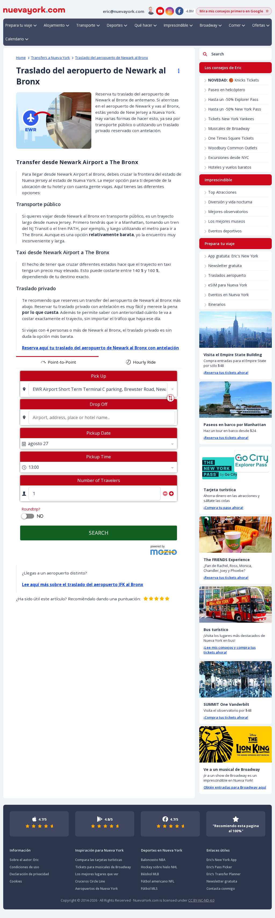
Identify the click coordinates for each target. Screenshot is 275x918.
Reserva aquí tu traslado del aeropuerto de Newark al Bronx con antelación (100, 347)
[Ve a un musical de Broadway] (235, 744)
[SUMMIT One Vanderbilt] (235, 679)
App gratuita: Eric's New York (233, 255)
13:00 (33, 467)
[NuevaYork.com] (34, 10)
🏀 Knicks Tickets (233, 80)
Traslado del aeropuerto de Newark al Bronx (111, 57)
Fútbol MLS (149, 888)
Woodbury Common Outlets (232, 147)
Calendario (14, 38)
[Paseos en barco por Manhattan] (235, 399)
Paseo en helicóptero (226, 89)
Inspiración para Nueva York (99, 850)
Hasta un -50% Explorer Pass (233, 99)
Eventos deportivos (225, 230)
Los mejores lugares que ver (96, 874)
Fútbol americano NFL (157, 881)
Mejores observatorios (228, 211)
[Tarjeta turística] (235, 464)
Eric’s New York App (222, 859)
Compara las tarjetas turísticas (98, 859)
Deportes (115, 25)
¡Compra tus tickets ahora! (226, 717)
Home (21, 57)
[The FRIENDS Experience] (235, 534)
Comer (235, 25)
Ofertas (258, 25)
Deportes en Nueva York (161, 850)
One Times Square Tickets (231, 138)
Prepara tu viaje (18, 25)
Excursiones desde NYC (228, 157)
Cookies (16, 881)
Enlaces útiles (218, 850)
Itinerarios (217, 304)
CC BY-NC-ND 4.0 (201, 900)
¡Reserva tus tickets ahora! (226, 372)
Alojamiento (54, 25)
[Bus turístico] (235, 604)
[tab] (57, 362)
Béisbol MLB (150, 874)
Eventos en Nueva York (228, 294)
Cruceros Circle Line (90, 881)
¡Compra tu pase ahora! (223, 507)
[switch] (24, 516)
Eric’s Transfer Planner (224, 874)
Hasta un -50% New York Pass (234, 109)
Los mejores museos (226, 221)
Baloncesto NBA (153, 859)
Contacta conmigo (221, 888)
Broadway (208, 25)
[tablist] (98, 362)
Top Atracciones (222, 192)
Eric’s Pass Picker (219, 867)
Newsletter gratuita (225, 265)
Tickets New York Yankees (231, 118)
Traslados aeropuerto (227, 275)
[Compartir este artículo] (176, 71)
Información (20, 850)
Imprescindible (176, 25)
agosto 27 (38, 443)
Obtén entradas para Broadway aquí (235, 787)
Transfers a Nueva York (50, 57)
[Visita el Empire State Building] (235, 329)
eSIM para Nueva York (227, 285)
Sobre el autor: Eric (24, 859)
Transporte (85, 25)
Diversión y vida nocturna (230, 201)
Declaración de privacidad (29, 874)
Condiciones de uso (24, 867)
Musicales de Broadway (228, 128)
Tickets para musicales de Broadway (103, 867)
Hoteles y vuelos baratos (229, 167)
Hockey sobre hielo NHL (159, 867)
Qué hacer (143, 25)
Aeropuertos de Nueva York (96, 888)
